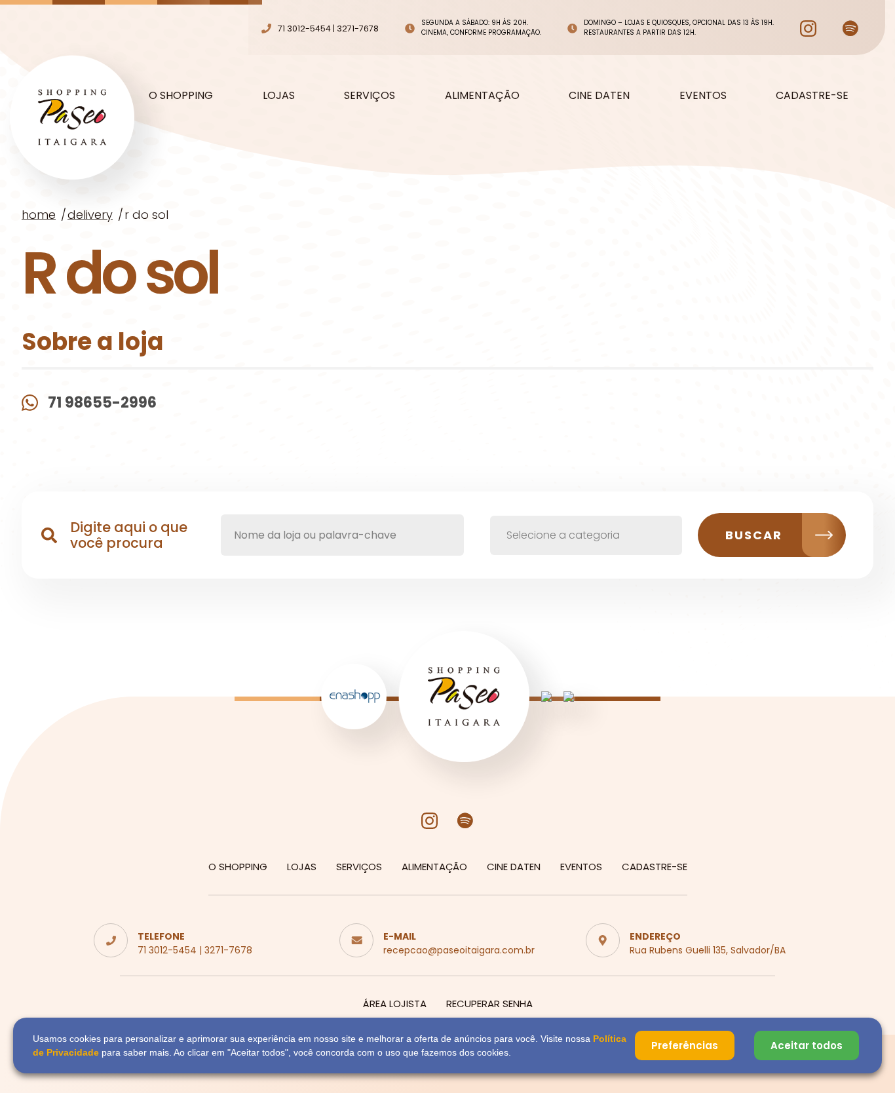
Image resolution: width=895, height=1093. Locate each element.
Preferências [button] (684, 1045)
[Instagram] (808, 28)
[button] (586, 535)
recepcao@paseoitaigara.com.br (459, 950)
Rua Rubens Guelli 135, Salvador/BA (708, 950)
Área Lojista (395, 1003)
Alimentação (482, 95)
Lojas (279, 95)
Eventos (703, 95)
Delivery (90, 214)
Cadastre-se (812, 95)
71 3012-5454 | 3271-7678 (195, 950)
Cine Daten (599, 95)
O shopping (181, 95)
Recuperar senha (489, 1003)
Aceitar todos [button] (807, 1045)
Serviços (369, 95)
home (39, 214)
